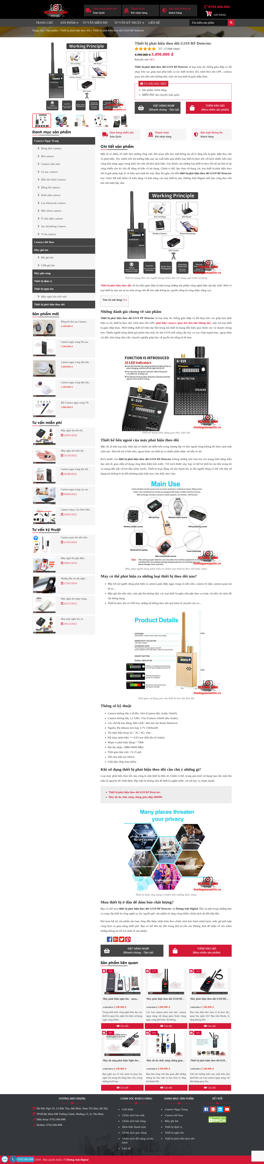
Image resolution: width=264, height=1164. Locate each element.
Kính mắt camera (50, 195)
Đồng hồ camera (50, 187)
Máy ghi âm (41, 250)
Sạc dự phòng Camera (53, 226)
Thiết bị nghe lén (44, 288)
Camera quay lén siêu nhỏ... (75, 537)
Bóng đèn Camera (51, 148)
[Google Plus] (213, 1109)
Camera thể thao (44, 242)
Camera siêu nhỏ (50, 164)
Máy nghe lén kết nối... (73, 430)
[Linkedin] (220, 1109)
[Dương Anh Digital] (55, 10)
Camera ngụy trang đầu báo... (76, 362)
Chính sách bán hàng (134, 1121)
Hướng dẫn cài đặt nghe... (74, 578)
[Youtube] (227, 1109)
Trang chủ (44, 22)
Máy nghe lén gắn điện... (73, 558)
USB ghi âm (48, 265)
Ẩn (124, 300)
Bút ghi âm (47, 257)
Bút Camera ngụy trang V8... (76, 402)
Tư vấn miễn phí (95, 22)
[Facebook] (206, 1109)
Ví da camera (48, 234)
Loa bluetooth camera (53, 203)
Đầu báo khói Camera (53, 179)
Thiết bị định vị (43, 281)
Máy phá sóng (42, 273)
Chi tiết (124, 1026)
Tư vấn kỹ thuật (127, 22)
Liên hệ (154, 22)
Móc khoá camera (51, 210)
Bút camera (47, 156)
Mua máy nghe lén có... (73, 619)
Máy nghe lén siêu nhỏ (54, 296)
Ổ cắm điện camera (52, 218)
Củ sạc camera (49, 171)
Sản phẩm (67, 22)
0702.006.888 (219, 6)
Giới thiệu (127, 1109)
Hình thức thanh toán (134, 1126)
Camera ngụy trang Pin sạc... (75, 342)
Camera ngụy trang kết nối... (75, 469)
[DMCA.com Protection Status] (217, 1119)
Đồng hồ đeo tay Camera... (74, 321)
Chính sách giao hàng (134, 1132)
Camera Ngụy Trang (46, 140)
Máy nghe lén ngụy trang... (75, 598)
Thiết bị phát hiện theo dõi (75, 30)
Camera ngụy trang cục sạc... (75, 489)
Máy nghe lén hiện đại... (73, 450)
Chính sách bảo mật (133, 1115)
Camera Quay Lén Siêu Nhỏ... (76, 509)
